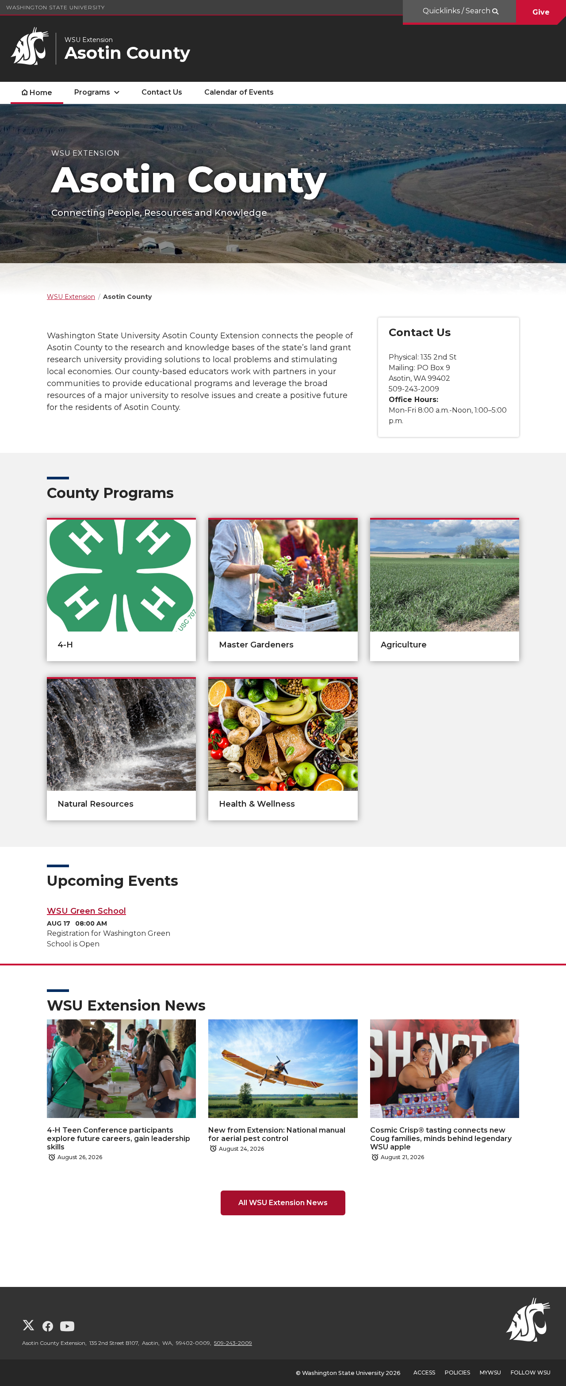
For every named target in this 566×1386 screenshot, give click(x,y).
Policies (457, 1372)
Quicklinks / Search (457, 11)
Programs (92, 92)
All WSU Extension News (283, 1202)
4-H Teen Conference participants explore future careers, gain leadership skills (118, 1138)
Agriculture (404, 645)
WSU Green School (86, 911)
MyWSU (490, 1372)
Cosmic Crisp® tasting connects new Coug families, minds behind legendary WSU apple (441, 1138)
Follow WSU (531, 1372)
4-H (65, 645)
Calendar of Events (239, 92)
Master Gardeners (256, 645)
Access (424, 1372)
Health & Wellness (257, 804)
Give (541, 12)
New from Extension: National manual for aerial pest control (276, 1134)
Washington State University (55, 7)
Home (41, 92)
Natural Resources (95, 804)
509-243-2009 (233, 1343)
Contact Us (162, 92)
